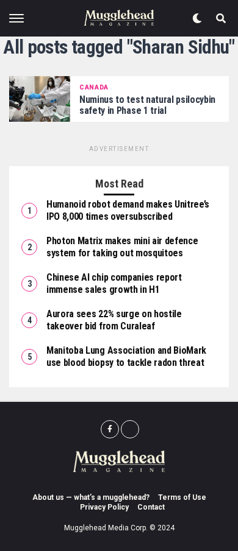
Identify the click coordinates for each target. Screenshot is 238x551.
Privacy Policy (104, 507)
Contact (151, 507)
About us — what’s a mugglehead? (91, 497)
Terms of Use (182, 497)
